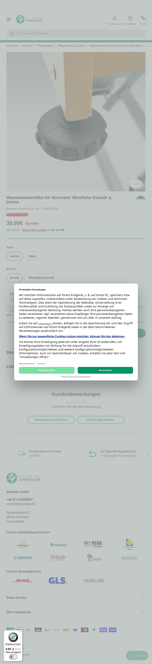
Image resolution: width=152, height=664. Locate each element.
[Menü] (20, 632)
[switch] (13, 656)
